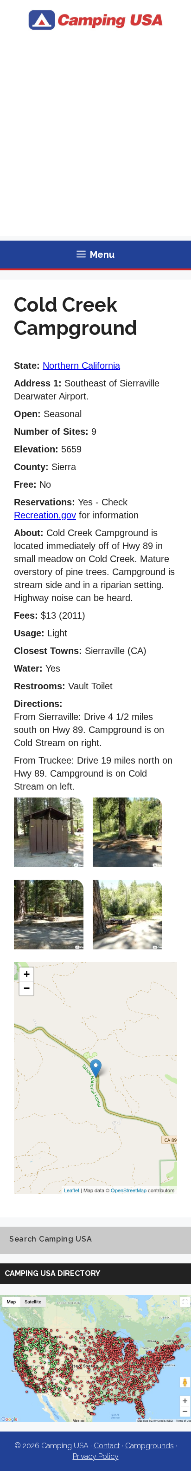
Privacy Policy (96, 1456)
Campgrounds (149, 1445)
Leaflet (71, 1190)
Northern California (81, 365)
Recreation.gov (45, 515)
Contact (107, 1445)
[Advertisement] (95, 140)
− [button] (27, 988)
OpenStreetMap (128, 1190)
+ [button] (27, 974)
